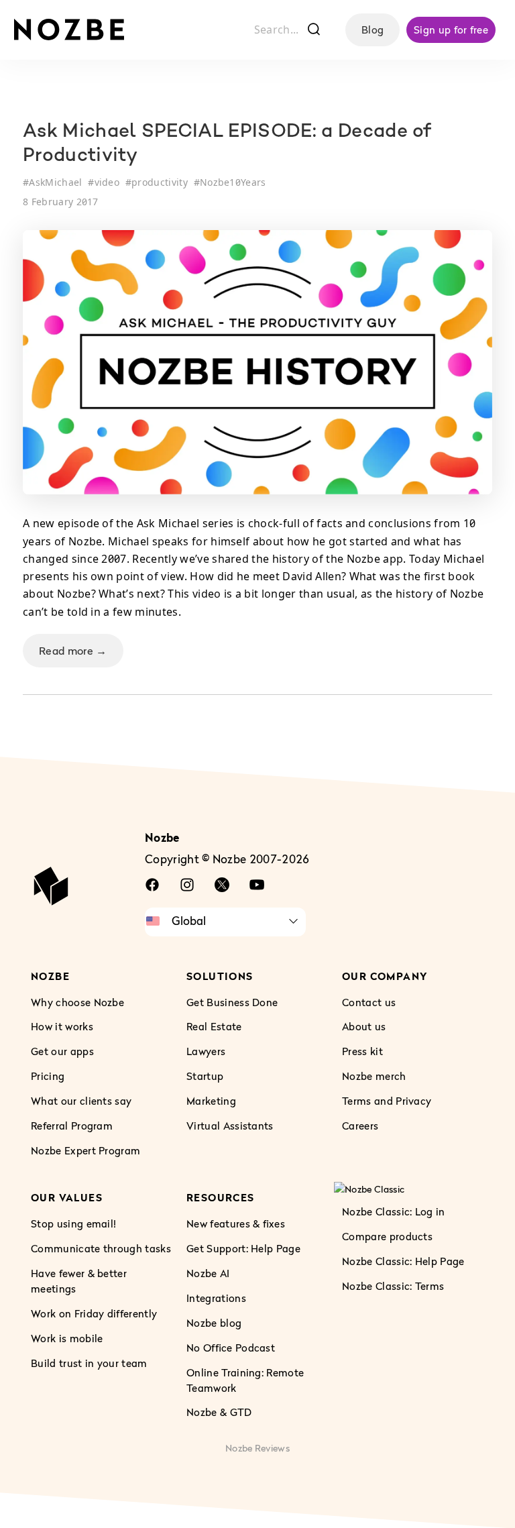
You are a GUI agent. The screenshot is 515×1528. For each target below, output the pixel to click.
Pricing (47, 1076)
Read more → (73, 650)
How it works (62, 1026)
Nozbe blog (213, 1322)
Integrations (216, 1297)
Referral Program (72, 1126)
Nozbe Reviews (257, 1448)
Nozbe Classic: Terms (393, 1285)
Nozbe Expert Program (85, 1150)
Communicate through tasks (101, 1248)
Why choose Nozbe (77, 1001)
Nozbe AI (208, 1272)
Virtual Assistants (230, 1126)
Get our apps (62, 1051)
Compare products (387, 1236)
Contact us (369, 1001)
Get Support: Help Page (243, 1248)
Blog (372, 29)
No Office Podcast (230, 1347)
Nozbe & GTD (219, 1412)
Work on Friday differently (94, 1313)
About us (364, 1026)
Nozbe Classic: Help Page (403, 1261)
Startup (204, 1076)
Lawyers (205, 1051)
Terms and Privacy (386, 1101)
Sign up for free (451, 29)
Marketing (211, 1101)
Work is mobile (67, 1337)
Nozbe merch (374, 1076)
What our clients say (81, 1101)
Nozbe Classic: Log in (393, 1211)
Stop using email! (73, 1223)
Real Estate (214, 1026)
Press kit (362, 1051)
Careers (360, 1126)
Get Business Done (232, 1001)
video (107, 182)
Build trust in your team (89, 1362)
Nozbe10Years (233, 182)
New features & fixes (235, 1223)
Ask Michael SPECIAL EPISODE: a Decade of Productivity (227, 144)
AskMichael (55, 182)
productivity (159, 182)
